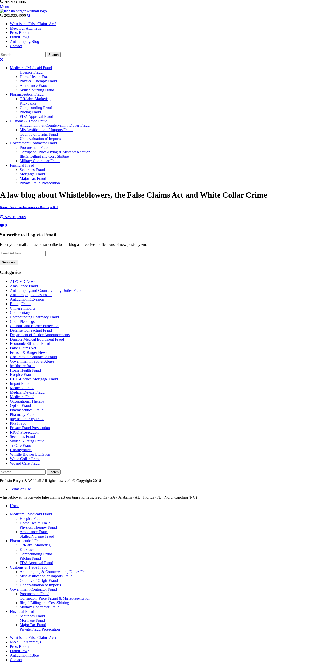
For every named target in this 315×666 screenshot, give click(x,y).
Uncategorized (21, 450)
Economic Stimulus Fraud (30, 343)
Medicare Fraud (22, 397)
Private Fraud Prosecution (30, 428)
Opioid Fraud (20, 405)
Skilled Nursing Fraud (27, 441)
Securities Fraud (22, 436)
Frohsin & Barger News (28, 352)
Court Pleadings (22, 321)
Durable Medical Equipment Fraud (37, 339)
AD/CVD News (22, 281)
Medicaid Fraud (22, 388)
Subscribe (9, 262)
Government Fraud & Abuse (32, 361)
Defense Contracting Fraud (31, 330)
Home (14, 506)
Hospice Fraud (21, 374)
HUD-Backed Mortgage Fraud (34, 379)
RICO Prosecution (24, 432)
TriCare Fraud (21, 445)
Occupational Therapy (27, 401)
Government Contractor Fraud (33, 357)
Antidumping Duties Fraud (31, 295)
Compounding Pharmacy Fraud (34, 317)
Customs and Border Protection (34, 326)
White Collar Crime (25, 459)
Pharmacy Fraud (22, 414)
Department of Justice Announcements (40, 335)
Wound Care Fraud (25, 463)
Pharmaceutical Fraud (27, 410)
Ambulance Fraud (24, 286)
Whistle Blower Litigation (30, 454)
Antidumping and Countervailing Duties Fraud (46, 290)
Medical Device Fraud (27, 392)
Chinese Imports (22, 308)
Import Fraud (20, 383)
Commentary (20, 312)
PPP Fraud (18, 423)
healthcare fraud (22, 366)
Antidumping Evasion (27, 299)
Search (53, 55)
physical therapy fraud (27, 419)
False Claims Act (23, 348)
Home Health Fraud (25, 370)
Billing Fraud (20, 304)
